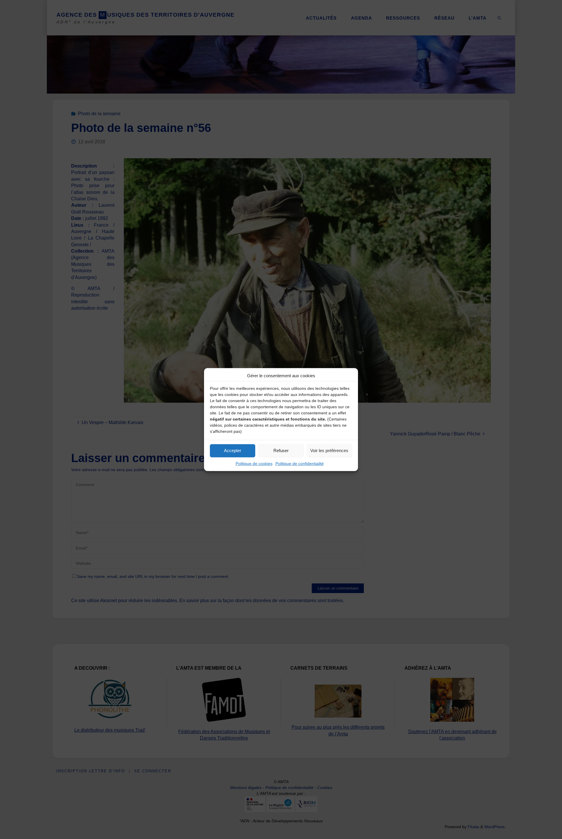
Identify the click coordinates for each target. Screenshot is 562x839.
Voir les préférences (329, 450)
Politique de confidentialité (299, 463)
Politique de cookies (254, 463)
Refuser (281, 450)
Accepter (232, 450)
